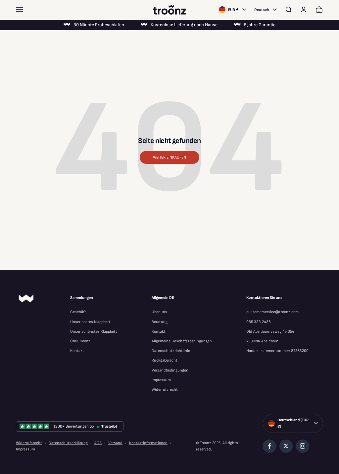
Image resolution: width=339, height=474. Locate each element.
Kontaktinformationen (148, 442)
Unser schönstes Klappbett (93, 331)
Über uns (159, 311)
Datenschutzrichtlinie (171, 350)
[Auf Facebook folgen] (269, 445)
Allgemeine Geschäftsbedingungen (182, 341)
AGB (98, 442)
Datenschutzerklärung (68, 442)
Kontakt (77, 350)
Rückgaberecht (164, 360)
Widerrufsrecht (165, 389)
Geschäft (78, 311)
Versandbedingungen (170, 370)
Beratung (160, 321)
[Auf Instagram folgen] (302, 445)
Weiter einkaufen (169, 157)
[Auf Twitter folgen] (286, 445)
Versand (115, 442)
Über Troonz (80, 341)
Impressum (161, 379)
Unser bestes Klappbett (90, 321)
